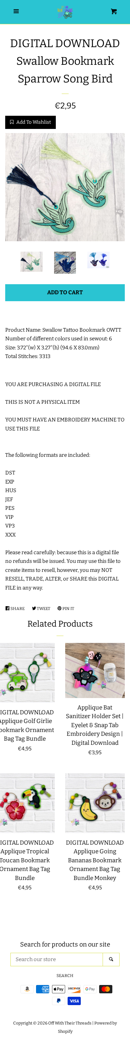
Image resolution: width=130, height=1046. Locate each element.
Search (65, 975)
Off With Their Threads (70, 1023)
